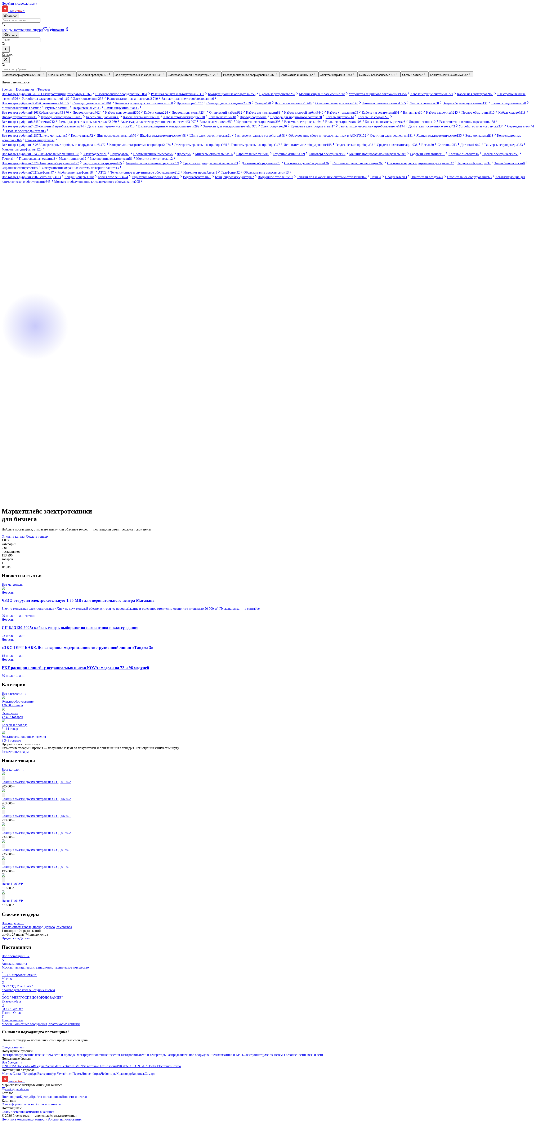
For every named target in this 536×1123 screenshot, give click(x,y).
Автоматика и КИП (229, 1055)
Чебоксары (108, 1073)
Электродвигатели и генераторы (143, 1055)
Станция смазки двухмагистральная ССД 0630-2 (36, 799)
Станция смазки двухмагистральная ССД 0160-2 (36, 833)
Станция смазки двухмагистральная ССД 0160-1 (36, 850)
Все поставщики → (16, 956)
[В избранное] (3, 778)
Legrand (40, 1066)
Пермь (77, 1073)
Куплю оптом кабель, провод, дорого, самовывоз (37, 927)
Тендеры (37, 30)
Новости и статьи (74, 1096)
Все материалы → (14, 584)
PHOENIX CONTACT (133, 1066)
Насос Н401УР (12, 901)
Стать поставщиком (16, 1112)
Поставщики (22, 30)
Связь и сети (314, 1055)
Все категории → (14, 693)
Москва (7, 1073)
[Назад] (6, 49)
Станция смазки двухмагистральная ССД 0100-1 (36, 867)
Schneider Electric (58, 1066)
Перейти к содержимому (19, 3)
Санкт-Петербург (25, 1073)
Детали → (26, 938)
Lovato (176, 1066)
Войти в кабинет (42, 1112)
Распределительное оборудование (190, 1055)
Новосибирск (91, 1073)
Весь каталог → (13, 769)
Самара (150, 1073)
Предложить (10, 938)
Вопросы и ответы (48, 1104)
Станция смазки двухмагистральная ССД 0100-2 (36, 782)
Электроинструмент (257, 1055)
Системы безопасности (288, 1055)
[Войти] (66, 30)
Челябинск (64, 1073)
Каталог (12, 35)
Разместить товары (15, 751)
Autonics (20, 1066)
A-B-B (30, 1066)
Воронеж (138, 1073)
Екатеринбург (47, 1073)
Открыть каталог (14, 536)
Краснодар (124, 1073)
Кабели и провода (63, 1055)
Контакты (28, 1104)
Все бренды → (12, 1062)
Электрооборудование (18, 1055)
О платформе (11, 1104)
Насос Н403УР (12, 884)
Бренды (7, 30)
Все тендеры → (13, 923)
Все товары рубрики (22, 94)
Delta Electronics (160, 1066)
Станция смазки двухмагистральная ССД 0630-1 (36, 816)
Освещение (42, 1055)
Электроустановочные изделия (98, 1055)
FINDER (8, 1066)
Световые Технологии (101, 1066)
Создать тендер (37, 536)
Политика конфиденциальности (25, 1119)
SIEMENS (77, 1066)
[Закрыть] (6, 59)
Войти (59, 30)
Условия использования (64, 1119)
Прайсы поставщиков (46, 1096)
